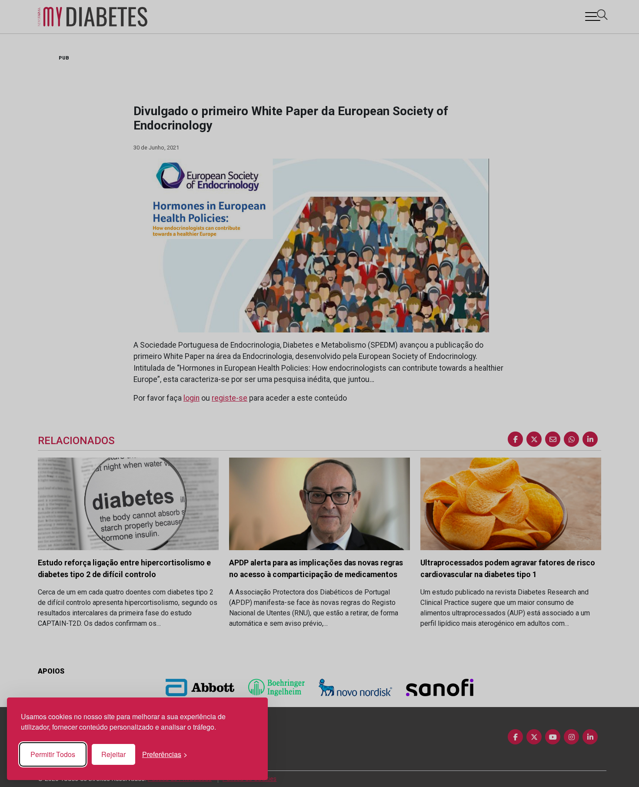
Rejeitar (113, 754)
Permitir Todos (52, 754)
